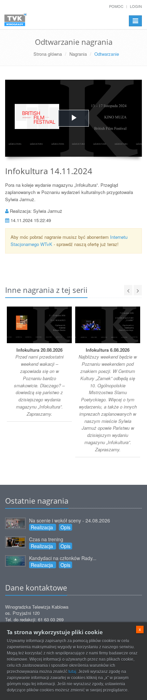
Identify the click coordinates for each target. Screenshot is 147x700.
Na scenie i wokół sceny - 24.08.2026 (69, 520)
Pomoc (116, 6)
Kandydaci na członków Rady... (62, 558)
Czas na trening (46, 539)
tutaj (72, 671)
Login (136, 6)
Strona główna (48, 54)
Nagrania (78, 54)
